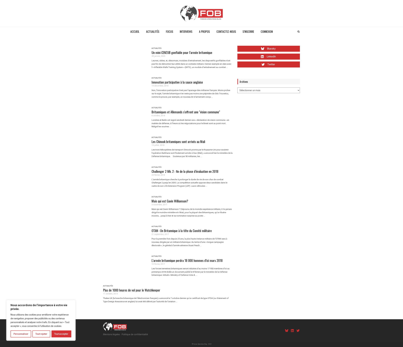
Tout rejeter (41, 334)
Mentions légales (111, 334)
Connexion (267, 31)
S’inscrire (248, 31)
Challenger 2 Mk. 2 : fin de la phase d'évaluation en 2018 (185, 171)
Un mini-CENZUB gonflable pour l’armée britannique (182, 52)
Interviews (186, 31)
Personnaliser (21, 334)
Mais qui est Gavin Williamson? (170, 201)
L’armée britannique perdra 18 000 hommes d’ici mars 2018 (187, 260)
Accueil (134, 31)
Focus (169, 31)
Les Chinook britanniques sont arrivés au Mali (178, 141)
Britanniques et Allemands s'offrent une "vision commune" (186, 112)
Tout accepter (61, 334)
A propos (204, 31)
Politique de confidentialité (135, 334)
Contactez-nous (226, 31)
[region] (41, 320)
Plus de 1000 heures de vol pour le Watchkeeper (131, 290)
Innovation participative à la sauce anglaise (177, 82)
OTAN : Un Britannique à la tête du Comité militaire (182, 230)
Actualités (152, 31)
